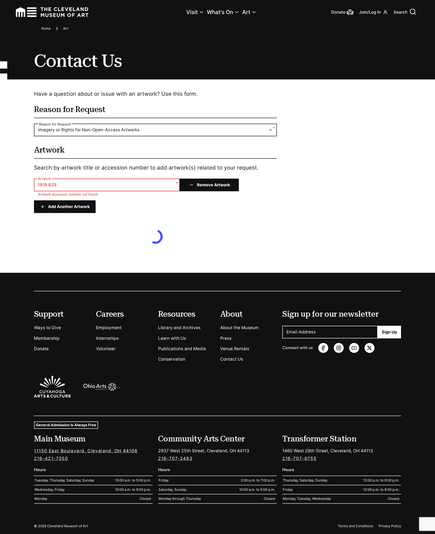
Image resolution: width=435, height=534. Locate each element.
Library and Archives (179, 327)
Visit (192, 12)
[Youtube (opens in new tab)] (354, 348)
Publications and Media (182, 348)
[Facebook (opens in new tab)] (323, 348)
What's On (220, 12)
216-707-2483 (175, 458)
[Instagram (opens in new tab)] (339, 348)
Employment (109, 327)
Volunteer (106, 348)
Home (46, 28)
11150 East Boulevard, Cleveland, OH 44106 (86, 450)
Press (226, 338)
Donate (41, 348)
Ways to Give (47, 327)
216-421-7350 (51, 458)
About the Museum (239, 327)
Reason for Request (55, 124)
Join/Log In (370, 12)
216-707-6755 (299, 458)
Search (400, 12)
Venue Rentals (234, 348)
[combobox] (155, 130)
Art (246, 12)
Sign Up (389, 332)
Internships (107, 338)
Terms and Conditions (355, 526)
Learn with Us (172, 338)
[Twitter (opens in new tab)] (370, 348)
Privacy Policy (390, 526)
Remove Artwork (213, 184)
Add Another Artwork (69, 206)
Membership (47, 338)
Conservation (171, 359)
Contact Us (231, 359)
